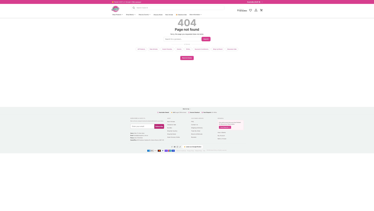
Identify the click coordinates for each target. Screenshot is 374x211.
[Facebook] (172, 147)
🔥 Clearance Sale (181, 14)
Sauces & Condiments (201, 49)
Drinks (188, 49)
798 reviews (136, 2)
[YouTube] (175, 147)
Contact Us (194, 124)
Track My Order (195, 131)
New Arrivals (169, 14)
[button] (261, 10)
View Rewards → (225, 127)
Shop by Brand (158, 14)
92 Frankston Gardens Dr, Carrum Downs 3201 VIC (150, 140)
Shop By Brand (171, 134)
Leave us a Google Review (193, 147)
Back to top (186, 109)
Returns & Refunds (196, 134)
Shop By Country (172, 131)
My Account (221, 135)
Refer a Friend (222, 138)
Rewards (193, 137)
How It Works (222, 132)
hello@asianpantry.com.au (141, 135)
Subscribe (159, 126)
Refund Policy (198, 150)
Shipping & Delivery (197, 128)
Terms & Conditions (181, 150)
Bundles (169, 128)
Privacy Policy (190, 150)
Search (205, 39)
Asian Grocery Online (173, 137)
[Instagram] (177, 147)
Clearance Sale (232, 49)
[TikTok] (180, 147)
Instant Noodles (167, 49)
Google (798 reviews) (179, 112)
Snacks (179, 49)
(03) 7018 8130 (138, 138)
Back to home (187, 58)
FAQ (192, 121)
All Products (141, 49)
